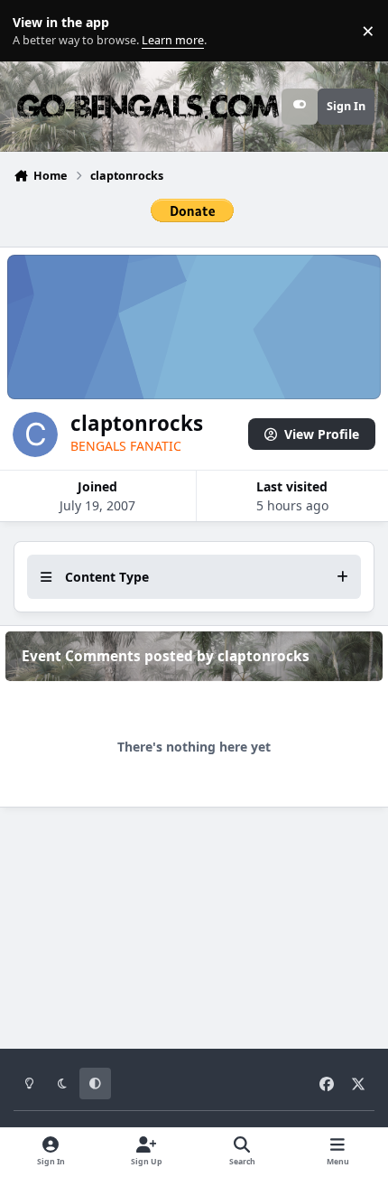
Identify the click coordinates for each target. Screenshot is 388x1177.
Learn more (34, 31)
